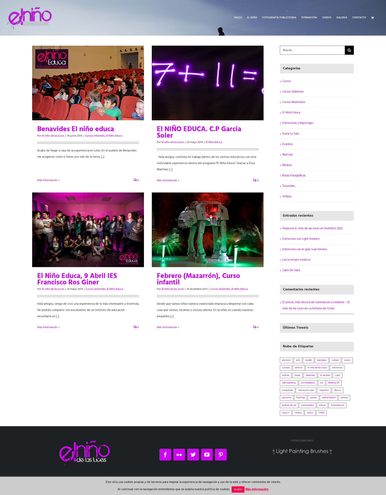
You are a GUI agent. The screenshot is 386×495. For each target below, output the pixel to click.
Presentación (337, 405)
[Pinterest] (221, 454)
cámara (286, 368)
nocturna (286, 398)
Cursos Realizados (293, 102)
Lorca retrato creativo (296, 259)
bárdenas (321, 360)
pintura (344, 398)
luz (321, 383)
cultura (335, 360)
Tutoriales (288, 186)
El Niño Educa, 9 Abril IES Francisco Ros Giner (77, 279)
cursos (347, 360)
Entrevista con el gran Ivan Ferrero (304, 249)
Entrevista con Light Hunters (300, 239)
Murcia (337, 390)
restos (310, 413)
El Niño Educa (114, 136)
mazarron (324, 390)
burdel (308, 360)
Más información (47, 180)
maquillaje (287, 390)
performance (328, 398)
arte (298, 360)
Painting (300, 398)
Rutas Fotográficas (294, 175)
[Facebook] (165, 454)
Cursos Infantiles (95, 136)
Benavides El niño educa (75, 129)
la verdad (325, 375)
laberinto (310, 375)
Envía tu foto (290, 133)
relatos (298, 413)
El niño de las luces (53, 136)
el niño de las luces (317, 368)
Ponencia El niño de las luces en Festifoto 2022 (312, 228)
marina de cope (306, 390)
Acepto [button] (238, 489)
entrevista (337, 368)
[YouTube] (207, 454)
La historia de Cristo (322, 308)
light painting (289, 383)
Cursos (286, 81)
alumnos (286, 360)
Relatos (287, 165)
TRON (321, 413)
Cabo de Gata (291, 270)
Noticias (287, 154)
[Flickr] (179, 454)
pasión (313, 398)
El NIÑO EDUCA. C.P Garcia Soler (199, 132)
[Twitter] (193, 454)
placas (322, 405)
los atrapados (308, 383)
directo (298, 368)
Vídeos (286, 196)
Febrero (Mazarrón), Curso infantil (198, 279)
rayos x (286, 413)
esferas (285, 375)
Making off (333, 383)
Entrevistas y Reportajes (297, 123)
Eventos (287, 144)
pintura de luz (289, 405)
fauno (297, 375)
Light (337, 375)
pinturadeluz (307, 405)
